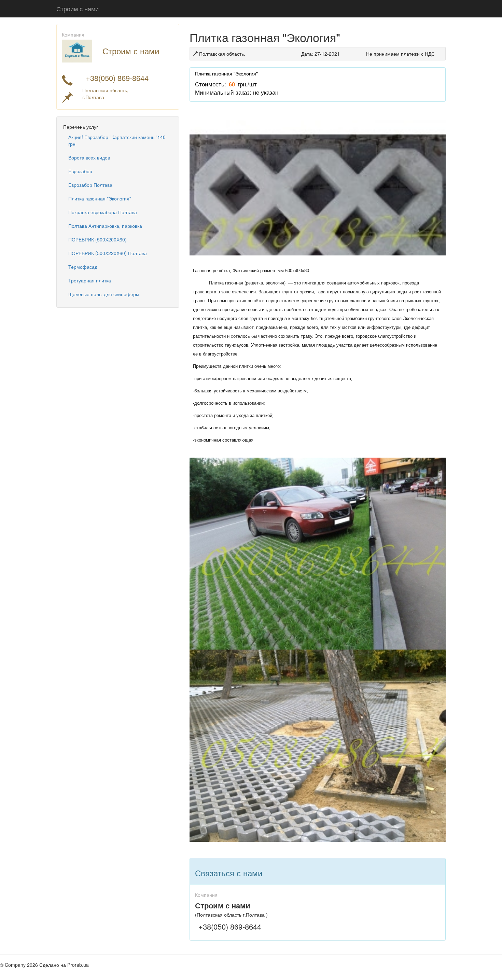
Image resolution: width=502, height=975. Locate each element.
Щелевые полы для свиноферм (103, 294)
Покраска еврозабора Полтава (102, 212)
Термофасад (82, 266)
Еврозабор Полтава (90, 184)
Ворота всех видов (89, 157)
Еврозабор (80, 171)
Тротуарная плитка (89, 280)
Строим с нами (77, 8)
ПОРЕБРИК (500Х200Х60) (97, 239)
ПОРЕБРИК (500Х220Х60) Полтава (107, 253)
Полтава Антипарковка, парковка (105, 225)
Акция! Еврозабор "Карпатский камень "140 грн (117, 140)
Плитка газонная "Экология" (99, 198)
